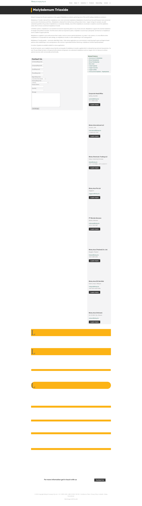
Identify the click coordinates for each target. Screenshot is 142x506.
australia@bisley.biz (94, 99)
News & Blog (99, 3)
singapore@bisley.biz (94, 193)
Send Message (35, 108)
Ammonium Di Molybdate (95, 58)
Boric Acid (91, 64)
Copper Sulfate (93, 69)
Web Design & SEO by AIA (71, 499)
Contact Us (100, 480)
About (75, 3)
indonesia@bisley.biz (94, 223)
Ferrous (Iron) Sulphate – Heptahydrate (99, 71)
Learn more (94, 105)
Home (70, 3)
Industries (83, 3)
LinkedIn (101, 494)
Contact (106, 3)
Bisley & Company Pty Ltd (50, 494)
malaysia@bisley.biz (94, 286)
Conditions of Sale (85, 494)
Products (91, 3)
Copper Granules (93, 67)
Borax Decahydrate (94, 60)
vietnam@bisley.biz (94, 318)
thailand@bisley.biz (94, 255)
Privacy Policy (94, 494)
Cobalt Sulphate (93, 66)
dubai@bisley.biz (93, 162)
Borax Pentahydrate (94, 62)
